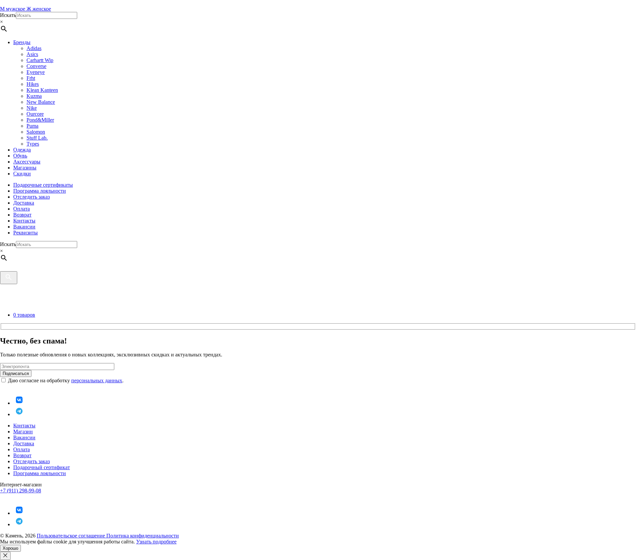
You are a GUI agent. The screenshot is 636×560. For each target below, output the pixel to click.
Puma (32, 126)
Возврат (22, 215)
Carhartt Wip (39, 60)
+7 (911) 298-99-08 (20, 490)
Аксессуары (26, 161)
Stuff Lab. (37, 138)
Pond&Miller (40, 120)
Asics (32, 54)
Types (32, 144)
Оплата (21, 209)
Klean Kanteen (42, 90)
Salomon (35, 132)
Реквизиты (25, 232)
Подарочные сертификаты (43, 185)
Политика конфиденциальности (142, 535)
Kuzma (34, 96)
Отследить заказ (31, 197)
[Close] (5, 556)
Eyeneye (35, 72)
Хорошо (10, 548)
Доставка (23, 203)
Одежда (22, 150)
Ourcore (35, 114)
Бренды (21, 42)
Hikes (32, 84)
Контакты (24, 220)
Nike (31, 108)
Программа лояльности (39, 191)
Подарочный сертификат (41, 467)
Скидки (22, 173)
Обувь (20, 155)
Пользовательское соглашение (71, 535)
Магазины (24, 167)
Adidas (33, 48)
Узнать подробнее (156, 541)
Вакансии (24, 226)
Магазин (23, 431)
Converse (36, 66)
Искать (8, 15)
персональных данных (96, 380)
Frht (30, 78)
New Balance (40, 102)
